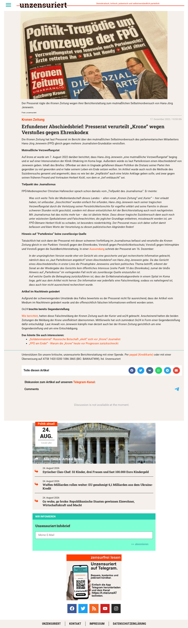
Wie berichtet (30, 316)
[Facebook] (72, 608)
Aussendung (97, 249)
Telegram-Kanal (84, 382)
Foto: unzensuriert (29, 113)
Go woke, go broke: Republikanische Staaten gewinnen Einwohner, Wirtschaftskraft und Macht (89, 503)
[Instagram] (116, 608)
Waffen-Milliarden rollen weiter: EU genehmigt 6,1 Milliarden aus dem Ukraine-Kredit (98, 486)
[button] (8, 4)
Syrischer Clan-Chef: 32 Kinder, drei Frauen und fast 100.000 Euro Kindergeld (96, 472)
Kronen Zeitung (33, 119)
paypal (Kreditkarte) (141, 354)
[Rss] (94, 608)
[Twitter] (83, 608)
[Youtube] (105, 608)
